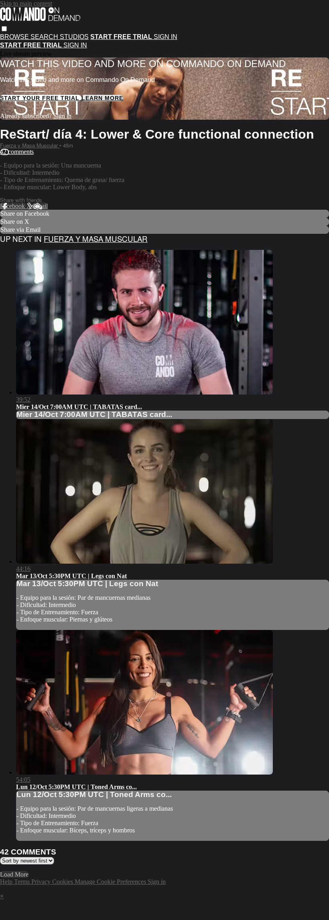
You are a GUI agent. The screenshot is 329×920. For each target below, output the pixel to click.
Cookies (63, 881)
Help (7, 881)
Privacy (41, 881)
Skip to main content (26, 3)
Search (45, 36)
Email (40, 205)
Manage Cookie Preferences (111, 881)
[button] (4, 28)
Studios (74, 36)
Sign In (75, 45)
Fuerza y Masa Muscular (29, 145)
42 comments (17, 151)
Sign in (165, 36)
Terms (22, 881)
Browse (15, 36)
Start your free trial (40, 98)
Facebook (13, 205)
